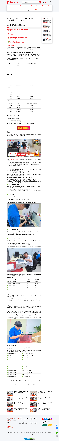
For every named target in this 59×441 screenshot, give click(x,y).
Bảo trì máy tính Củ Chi (27, 374)
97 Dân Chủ (14, 420)
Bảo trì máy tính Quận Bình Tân (28, 357)
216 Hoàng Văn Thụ (11, 419)
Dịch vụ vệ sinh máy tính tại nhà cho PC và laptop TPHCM (45, 403)
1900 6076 (23, 418)
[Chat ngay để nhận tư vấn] (57, 427)
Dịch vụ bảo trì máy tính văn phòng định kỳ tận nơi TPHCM (45, 398)
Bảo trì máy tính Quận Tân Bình (28, 353)
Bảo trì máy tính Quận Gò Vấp (28, 359)
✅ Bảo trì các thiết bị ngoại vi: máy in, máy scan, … (17, 42)
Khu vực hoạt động (10, 45)
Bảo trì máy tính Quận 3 (12, 357)
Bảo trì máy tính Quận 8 (12, 368)
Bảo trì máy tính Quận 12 (12, 376)
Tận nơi (12, 13)
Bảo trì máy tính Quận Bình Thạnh (28, 355)
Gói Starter (10, 30)
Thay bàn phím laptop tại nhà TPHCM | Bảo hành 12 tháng (44, 409)
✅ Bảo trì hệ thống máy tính (13, 38)
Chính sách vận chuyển (33, 423)
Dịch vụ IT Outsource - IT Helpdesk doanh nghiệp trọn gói (21, 398)
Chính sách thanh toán (33, 422)
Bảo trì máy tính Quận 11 (12, 374)
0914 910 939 (23, 419)
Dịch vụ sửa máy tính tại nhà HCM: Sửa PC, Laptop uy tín (21, 392)
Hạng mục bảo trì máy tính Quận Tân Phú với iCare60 (17, 37)
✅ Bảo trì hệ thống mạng (12, 41)
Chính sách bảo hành (33, 418)
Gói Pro (9, 33)
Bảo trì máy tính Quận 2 (12, 355)
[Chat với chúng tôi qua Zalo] (57, 430)
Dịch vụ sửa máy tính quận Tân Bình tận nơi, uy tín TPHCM (20, 403)
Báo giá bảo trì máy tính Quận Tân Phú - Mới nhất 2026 (17, 29)
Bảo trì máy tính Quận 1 (12, 353)
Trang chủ (9, 13)
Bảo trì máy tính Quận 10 (12, 372)
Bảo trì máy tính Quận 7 (12, 366)
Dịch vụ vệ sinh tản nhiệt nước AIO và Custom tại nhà (21, 409)
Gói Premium (10, 34)
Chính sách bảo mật (33, 419)
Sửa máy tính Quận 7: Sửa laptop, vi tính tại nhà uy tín (45, 392)
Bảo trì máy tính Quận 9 (12, 370)
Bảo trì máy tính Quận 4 (12, 359)
